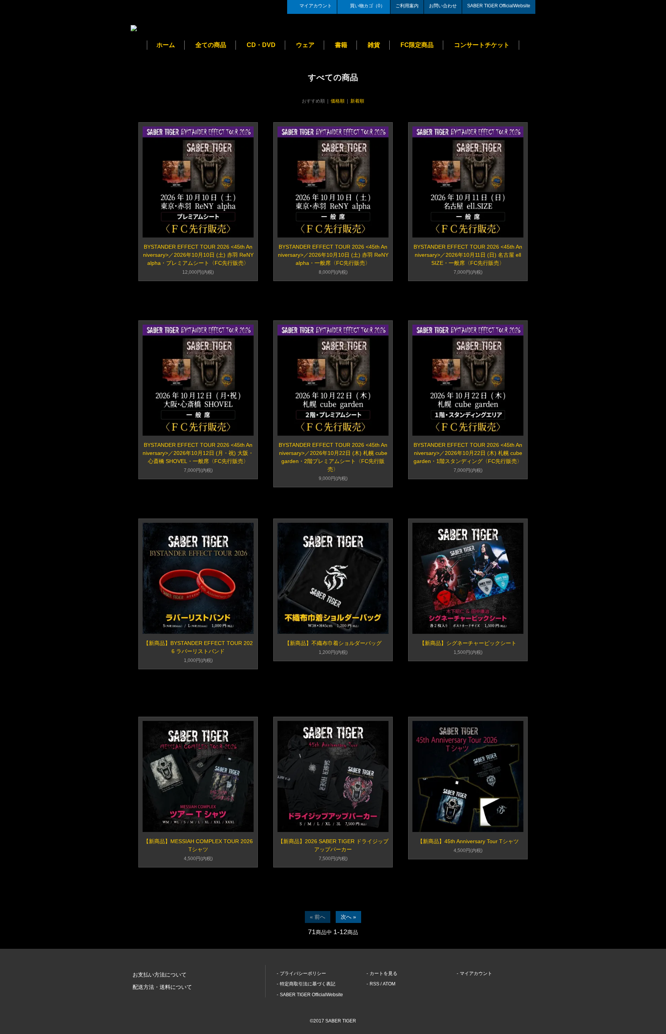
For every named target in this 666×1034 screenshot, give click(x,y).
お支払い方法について (160, 975)
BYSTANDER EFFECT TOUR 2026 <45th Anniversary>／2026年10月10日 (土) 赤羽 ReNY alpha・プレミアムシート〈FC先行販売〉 (198, 255)
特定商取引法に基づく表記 (307, 984)
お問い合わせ (443, 5)
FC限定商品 (417, 45)
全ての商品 (210, 45)
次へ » (348, 917)
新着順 (357, 101)
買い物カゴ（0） (367, 5)
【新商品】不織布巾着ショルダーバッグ (333, 643)
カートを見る (383, 973)
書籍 (341, 45)
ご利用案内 (407, 5)
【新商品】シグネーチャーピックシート (467, 643)
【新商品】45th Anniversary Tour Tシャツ (468, 841)
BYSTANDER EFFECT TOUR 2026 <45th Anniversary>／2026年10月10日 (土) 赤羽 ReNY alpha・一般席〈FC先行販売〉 (333, 255)
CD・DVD (261, 45)
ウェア (305, 45)
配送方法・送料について (162, 987)
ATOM (389, 984)
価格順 (338, 101)
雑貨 (374, 45)
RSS (374, 984)
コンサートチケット (482, 45)
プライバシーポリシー (303, 973)
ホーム (165, 45)
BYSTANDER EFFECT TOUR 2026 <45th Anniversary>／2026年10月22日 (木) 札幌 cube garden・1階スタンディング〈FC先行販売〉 (468, 453)
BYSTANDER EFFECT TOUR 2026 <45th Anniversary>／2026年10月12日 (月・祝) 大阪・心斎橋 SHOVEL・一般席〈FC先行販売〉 (198, 453)
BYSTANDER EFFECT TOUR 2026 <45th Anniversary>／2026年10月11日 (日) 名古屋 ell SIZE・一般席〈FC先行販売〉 (468, 255)
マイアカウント (315, 5)
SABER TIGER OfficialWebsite (498, 5)
